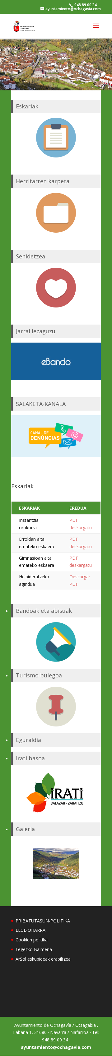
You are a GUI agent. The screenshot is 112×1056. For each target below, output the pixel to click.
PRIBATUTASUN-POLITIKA (43, 921)
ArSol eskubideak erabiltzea (43, 959)
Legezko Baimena (34, 949)
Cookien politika (32, 940)
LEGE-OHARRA (30, 930)
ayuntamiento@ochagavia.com (56, 1047)
